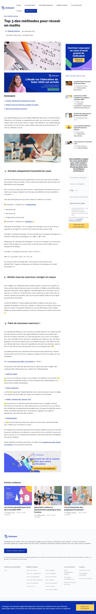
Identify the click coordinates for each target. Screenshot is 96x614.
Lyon (5, 570)
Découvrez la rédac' (85, 578)
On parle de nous (84, 570)
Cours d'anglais (50, 570)
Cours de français (50, 576)
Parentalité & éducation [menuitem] (46, 5)
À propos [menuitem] (19, 11)
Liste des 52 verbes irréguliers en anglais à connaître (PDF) (81, 97)
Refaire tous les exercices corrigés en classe (22, 105)
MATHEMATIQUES (11, 16)
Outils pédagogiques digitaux (68, 572)
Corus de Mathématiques (34, 580)
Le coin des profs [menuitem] (76, 5)
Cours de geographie (33, 576)
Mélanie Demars (14, 31)
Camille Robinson (81, 146)
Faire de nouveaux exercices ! (16, 109)
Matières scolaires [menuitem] (62, 5)
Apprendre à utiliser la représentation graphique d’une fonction (47, 509)
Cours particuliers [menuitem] (30, 5)
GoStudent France (81, 86)
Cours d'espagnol (50, 573)
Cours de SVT (31, 586)
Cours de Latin (50, 586)
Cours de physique (32, 583)
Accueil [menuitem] (18, 5)
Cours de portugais (51, 589)
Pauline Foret (11, 512)
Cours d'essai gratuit (15, 551)
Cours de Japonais (51, 583)
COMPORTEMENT (82, 148)
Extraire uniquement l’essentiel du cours (20, 101)
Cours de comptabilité (34, 573)
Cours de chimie (32, 570)
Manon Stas (79, 102)
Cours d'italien (49, 580)
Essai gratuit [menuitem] (31, 11)
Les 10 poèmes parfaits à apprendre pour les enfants (82, 127)
